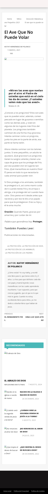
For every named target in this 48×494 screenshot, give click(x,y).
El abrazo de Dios (15, 380)
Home (9, 19)
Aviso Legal (7, 491)
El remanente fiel (13, 317)
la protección (14, 246)
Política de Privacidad (21, 491)
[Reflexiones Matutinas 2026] (16, 3)
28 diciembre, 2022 (30, 454)
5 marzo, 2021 (14, 50)
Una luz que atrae (34, 317)
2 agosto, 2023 (29, 420)
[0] (5, 53)
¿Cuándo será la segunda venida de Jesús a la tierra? (29, 413)
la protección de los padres (18, 253)
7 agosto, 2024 (35, 384)
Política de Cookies (38, 491)
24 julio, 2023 (28, 435)
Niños (19, 19)
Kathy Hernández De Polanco (17, 47)
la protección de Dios (32, 246)
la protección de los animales (19, 249)
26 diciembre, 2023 (30, 399)
